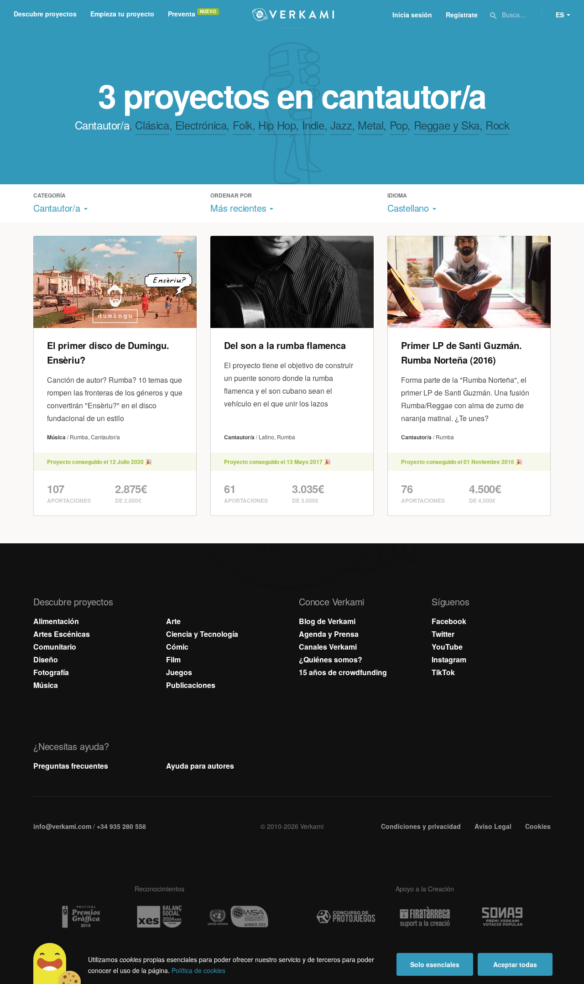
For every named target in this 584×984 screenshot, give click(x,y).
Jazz (341, 125)
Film (173, 659)
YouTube (447, 646)
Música (45, 685)
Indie (313, 125)
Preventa (181, 13)
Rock (497, 125)
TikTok (443, 672)
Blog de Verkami (327, 621)
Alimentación (56, 621)
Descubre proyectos (45, 13)
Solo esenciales (434, 964)
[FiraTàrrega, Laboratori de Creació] (424, 917)
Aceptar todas (515, 964)
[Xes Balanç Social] (159, 917)
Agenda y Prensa (329, 634)
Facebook (449, 621)
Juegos (179, 672)
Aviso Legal (492, 826)
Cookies (538, 826)
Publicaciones (190, 685)
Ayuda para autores (200, 765)
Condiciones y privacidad (421, 826)
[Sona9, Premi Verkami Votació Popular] (503, 917)
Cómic (177, 646)
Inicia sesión (412, 14)
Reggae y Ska (447, 125)
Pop (399, 125)
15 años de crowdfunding (343, 672)
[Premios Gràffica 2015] (80, 917)
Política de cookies (198, 970)
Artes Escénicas (61, 634)
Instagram (449, 659)
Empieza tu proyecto (122, 13)
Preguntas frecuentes (70, 765)
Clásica (152, 125)
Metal (370, 125)
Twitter (443, 634)
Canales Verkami (328, 646)
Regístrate (462, 14)
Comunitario (54, 646)
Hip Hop (277, 125)
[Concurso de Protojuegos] (346, 917)
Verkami (293, 14)
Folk (242, 125)
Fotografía (51, 672)
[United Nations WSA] (238, 917)
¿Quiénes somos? (330, 659)
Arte (173, 621)
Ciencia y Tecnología (202, 634)
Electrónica (201, 125)
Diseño (45, 659)
